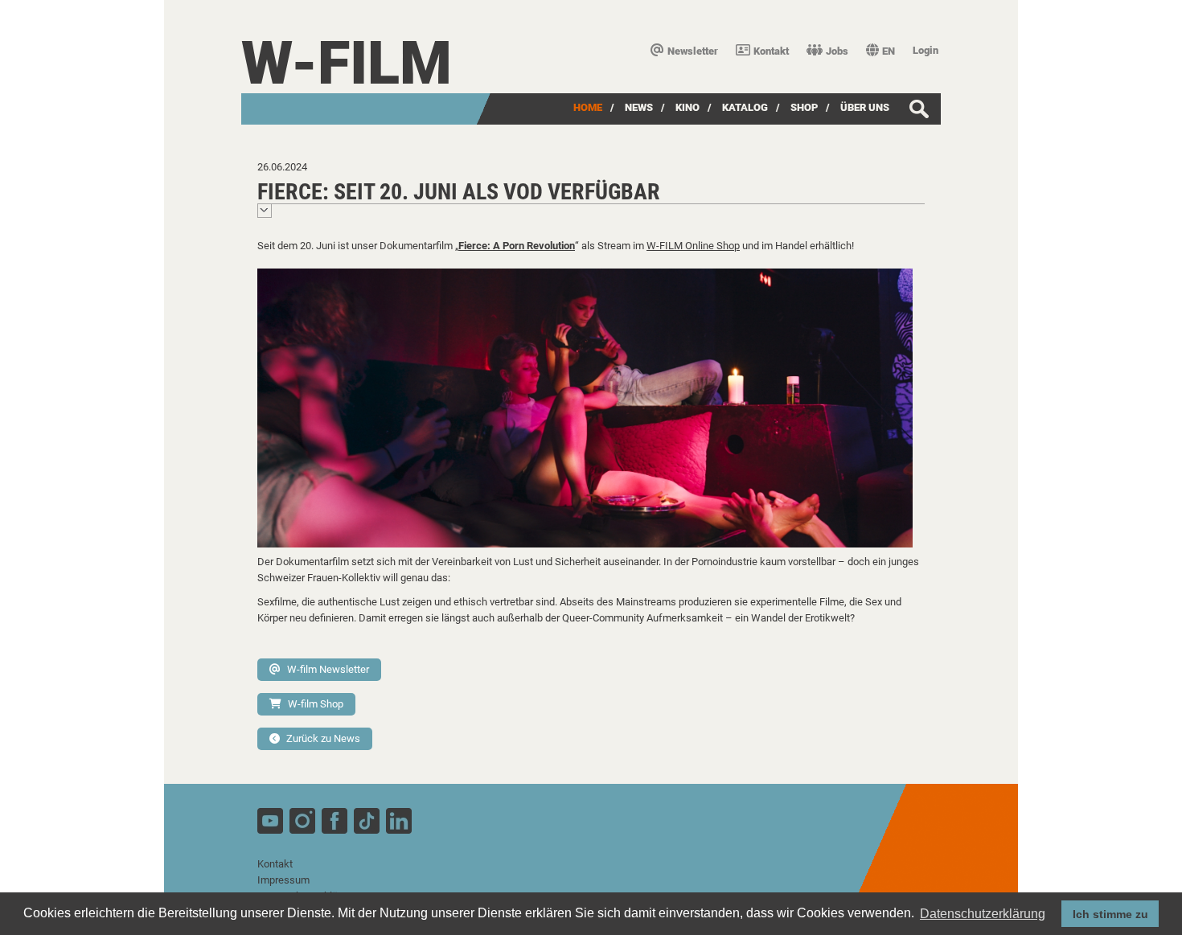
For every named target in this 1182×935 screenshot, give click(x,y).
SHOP (804, 107)
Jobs (837, 51)
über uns (864, 107)
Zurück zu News (323, 738)
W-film (346, 63)
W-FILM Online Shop (693, 246)
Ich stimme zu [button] (1110, 914)
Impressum (283, 880)
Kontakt (771, 51)
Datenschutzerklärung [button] (982, 914)
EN (888, 51)
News (639, 107)
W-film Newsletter (328, 669)
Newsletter (692, 51)
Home (587, 107)
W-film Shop (315, 704)
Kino (687, 107)
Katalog (745, 107)
